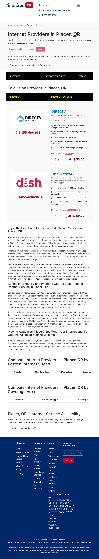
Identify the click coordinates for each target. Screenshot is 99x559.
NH (60, 506)
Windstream (53, 456)
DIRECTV (58, 111)
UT (50, 512)
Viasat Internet (23, 452)
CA (58, 494)
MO (60, 503)
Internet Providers (16, 25)
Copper (51, 490)
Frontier (52, 467)
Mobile (51, 463)
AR (52, 494)
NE (56, 506)
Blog (18, 448)
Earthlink (52, 477)
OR (56, 509)
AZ (55, 494)
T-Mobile (52, 459)
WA (60, 512)
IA (49, 500)
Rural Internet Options (52, 518)
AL (49, 494)
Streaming (38, 482)
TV (49, 452)
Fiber (50, 487)
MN (56, 503)
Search (40, 49)
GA (49, 497)
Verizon (19, 462)
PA (59, 509)
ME (49, 503)
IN (57, 500)
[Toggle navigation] (78, 5)
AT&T (18, 469)
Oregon (30, 25)
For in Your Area (55, 10)
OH (50, 509)
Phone (51, 448)
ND (53, 506)
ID (52, 500)
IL (54, 500)
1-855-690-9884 (49, 15)
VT (56, 512)
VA (53, 512)
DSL (35, 455)
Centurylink (39, 478)
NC (49, 506)
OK (53, 509)
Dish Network (62, 174)
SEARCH (68, 460)
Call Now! (46, 5)
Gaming (19, 473)
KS (60, 500)
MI (53, 503)
